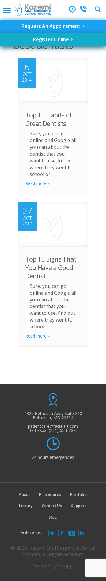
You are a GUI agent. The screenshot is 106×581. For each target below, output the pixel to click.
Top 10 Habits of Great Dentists (48, 119)
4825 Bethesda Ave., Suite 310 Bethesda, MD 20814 (53, 415)
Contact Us (52, 505)
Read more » (37, 183)
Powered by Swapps (53, 565)
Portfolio (78, 494)
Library (26, 505)
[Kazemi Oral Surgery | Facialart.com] (33, 8)
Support (78, 505)
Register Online (52, 39)
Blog (52, 517)
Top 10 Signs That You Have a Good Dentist (50, 267)
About (24, 494)
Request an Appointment (52, 26)
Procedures (50, 494)
